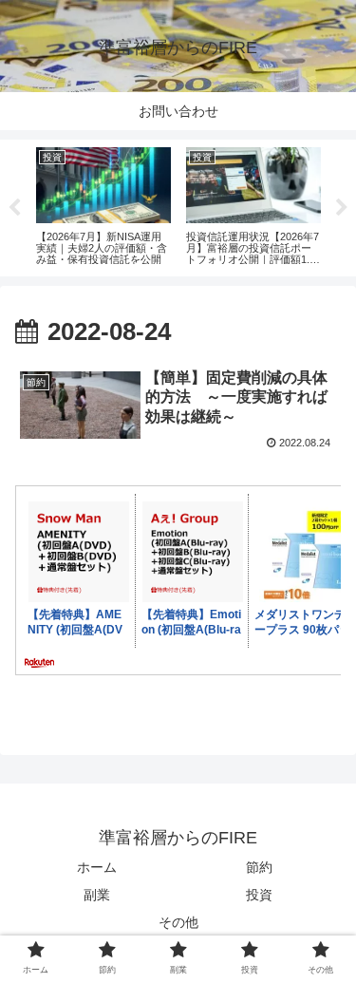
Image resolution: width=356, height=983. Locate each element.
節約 (259, 867)
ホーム (97, 867)
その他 (178, 922)
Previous (14, 207)
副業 (97, 894)
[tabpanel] (103, 205)
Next (341, 207)
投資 (259, 894)
